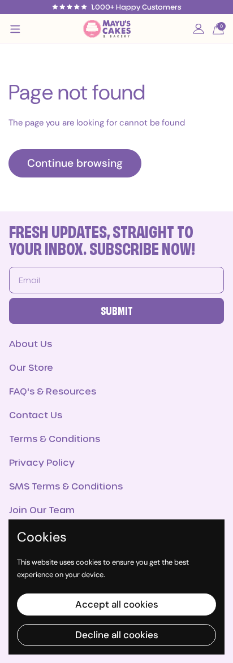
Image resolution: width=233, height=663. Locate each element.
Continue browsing (75, 163)
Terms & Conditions (54, 438)
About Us (30, 343)
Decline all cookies (116, 635)
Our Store (31, 367)
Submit (117, 312)
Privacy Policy (42, 462)
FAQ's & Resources (52, 390)
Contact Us (35, 414)
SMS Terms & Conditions (66, 485)
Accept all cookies (116, 604)
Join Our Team (42, 509)
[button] (218, 28)
